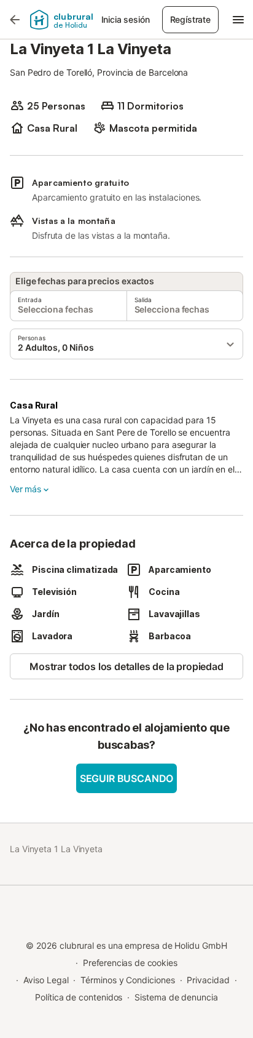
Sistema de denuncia (175, 997)
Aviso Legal (45, 980)
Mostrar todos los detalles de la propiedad (126, 666)
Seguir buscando (126, 778)
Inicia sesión (125, 19)
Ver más (25, 489)
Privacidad (208, 980)
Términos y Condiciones (127, 980)
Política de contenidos (78, 997)
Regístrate (190, 19)
